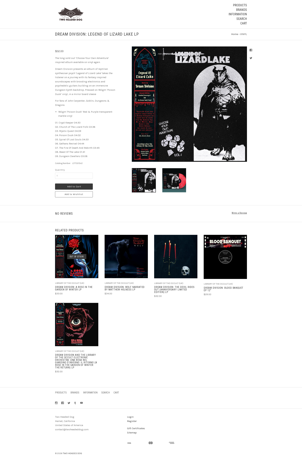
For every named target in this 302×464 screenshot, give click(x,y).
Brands (241, 10)
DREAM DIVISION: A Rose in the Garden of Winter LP (73, 288)
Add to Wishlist (74, 194)
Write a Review (239, 213)
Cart (243, 23)
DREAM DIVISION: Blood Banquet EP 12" (223, 289)
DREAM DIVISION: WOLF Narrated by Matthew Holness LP (125, 288)
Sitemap (132, 432)
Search (241, 19)
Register (132, 421)
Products (240, 5)
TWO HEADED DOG (72, 453)
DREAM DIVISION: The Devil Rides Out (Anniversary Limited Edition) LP (174, 290)
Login (130, 416)
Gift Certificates (136, 428)
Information (238, 14)
